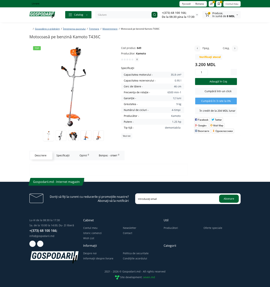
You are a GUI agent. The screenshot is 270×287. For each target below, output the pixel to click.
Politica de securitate (136, 253)
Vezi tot (126, 135)
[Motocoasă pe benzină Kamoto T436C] (73, 86)
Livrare (35, 3)
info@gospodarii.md (41, 236)
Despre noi (90, 253)
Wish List (88, 238)
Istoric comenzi (92, 233)
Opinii (84, 155)
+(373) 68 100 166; (174, 13)
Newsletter (129, 228)
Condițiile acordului (135, 258)
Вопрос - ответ (109, 155)
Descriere (40, 155)
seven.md (149, 277)
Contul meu (232, 4)
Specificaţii (63, 155)
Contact (127, 233)
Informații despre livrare (98, 258)
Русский (186, 3)
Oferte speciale (213, 228)
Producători (171, 228)
